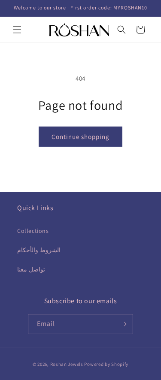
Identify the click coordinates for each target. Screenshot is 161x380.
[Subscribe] (123, 324)
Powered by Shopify (106, 364)
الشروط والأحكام (39, 250)
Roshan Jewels (67, 364)
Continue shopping (80, 137)
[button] (17, 29)
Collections (33, 231)
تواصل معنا (31, 269)
